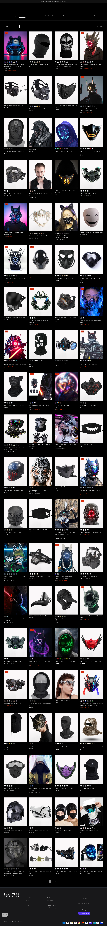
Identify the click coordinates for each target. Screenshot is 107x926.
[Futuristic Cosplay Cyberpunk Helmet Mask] (91, 471)
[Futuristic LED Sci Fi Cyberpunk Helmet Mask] (66, 386)
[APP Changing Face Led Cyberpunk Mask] (91, 852)
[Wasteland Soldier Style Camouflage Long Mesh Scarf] (91, 727)
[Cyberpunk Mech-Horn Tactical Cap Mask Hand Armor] (66, 428)
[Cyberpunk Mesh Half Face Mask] (15, 684)
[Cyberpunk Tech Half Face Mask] (15, 642)
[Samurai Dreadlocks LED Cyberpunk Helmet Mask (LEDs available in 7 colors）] (15, 344)
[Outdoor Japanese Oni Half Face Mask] (40, 90)
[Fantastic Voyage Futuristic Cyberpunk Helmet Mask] (15, 217)
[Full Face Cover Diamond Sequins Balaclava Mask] (40, 471)
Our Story (49, 898)
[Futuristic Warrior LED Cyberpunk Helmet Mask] (15, 259)
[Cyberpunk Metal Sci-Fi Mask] (66, 684)
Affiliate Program (51, 905)
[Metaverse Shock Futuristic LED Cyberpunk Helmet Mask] (91, 90)
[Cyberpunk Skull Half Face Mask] (91, 174)
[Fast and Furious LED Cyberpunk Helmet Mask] (40, 386)
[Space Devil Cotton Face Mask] (91, 428)
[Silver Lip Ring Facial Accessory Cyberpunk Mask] (40, 174)
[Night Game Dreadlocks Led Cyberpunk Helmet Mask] (40, 642)
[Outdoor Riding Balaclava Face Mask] (40, 45)
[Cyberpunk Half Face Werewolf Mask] (40, 727)
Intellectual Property (52, 908)
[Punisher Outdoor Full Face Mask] (15, 513)
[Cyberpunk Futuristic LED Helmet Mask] (91, 513)
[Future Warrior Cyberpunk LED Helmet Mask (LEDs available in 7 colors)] (91, 344)
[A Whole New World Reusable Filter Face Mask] (66, 90)
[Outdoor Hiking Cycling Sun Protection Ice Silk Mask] (66, 727)
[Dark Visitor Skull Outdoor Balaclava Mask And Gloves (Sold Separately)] (66, 45)
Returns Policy (29, 903)
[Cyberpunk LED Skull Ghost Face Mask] (66, 642)
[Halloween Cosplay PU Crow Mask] (40, 600)
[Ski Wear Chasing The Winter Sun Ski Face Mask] (15, 727)
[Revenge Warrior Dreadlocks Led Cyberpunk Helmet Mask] (66, 557)
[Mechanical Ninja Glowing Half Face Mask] (66, 852)
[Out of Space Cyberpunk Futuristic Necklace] (40, 301)
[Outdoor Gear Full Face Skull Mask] (15, 174)
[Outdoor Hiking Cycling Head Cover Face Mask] (40, 684)
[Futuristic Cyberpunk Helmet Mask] (40, 259)
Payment (28, 905)
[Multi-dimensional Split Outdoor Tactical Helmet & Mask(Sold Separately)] (15, 852)
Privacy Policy (50, 900)
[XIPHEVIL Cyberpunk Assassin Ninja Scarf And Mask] (40, 769)
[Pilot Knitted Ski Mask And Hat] (66, 811)
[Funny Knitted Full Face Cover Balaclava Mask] (40, 344)
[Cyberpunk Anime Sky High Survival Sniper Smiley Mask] (91, 217)
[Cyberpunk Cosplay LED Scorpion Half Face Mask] (66, 174)
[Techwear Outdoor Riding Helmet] (15, 811)
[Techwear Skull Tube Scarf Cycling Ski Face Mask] (40, 428)
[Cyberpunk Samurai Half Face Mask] (40, 811)
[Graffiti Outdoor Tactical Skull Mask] (15, 471)
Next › (57, 881)
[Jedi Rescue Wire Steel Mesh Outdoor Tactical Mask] (40, 557)
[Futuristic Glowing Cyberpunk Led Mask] (66, 344)
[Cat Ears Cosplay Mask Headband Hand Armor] (15, 557)
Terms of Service (51, 903)
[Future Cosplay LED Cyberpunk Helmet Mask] (91, 45)
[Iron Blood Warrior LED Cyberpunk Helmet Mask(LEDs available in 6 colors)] (91, 684)
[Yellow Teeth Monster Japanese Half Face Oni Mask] (66, 301)
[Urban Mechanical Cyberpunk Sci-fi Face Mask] (40, 852)
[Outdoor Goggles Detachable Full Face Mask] (91, 259)
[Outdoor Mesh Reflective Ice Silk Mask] (15, 386)
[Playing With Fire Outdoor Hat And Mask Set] (66, 600)
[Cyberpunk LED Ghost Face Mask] (66, 132)
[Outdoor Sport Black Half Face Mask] (15, 90)
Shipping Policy (30, 900)
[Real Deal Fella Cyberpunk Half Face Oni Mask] (66, 471)
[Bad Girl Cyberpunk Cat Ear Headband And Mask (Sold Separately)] (66, 217)
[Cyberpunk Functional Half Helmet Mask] (15, 301)
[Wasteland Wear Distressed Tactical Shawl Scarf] (40, 132)
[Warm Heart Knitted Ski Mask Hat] (91, 769)
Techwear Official (11, 921)
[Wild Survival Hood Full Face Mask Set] (15, 132)
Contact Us (29, 898)
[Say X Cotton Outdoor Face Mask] (40, 513)
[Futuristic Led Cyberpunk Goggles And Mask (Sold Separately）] (15, 428)
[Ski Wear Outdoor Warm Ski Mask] (91, 811)
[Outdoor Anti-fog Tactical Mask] (15, 769)
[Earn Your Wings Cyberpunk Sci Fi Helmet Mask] (91, 600)
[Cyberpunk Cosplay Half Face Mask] (66, 769)
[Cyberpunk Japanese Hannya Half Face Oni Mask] (91, 132)
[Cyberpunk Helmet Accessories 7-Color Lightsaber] (15, 600)
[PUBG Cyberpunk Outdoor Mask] (91, 557)
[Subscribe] (102, 898)
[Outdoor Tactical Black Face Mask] (66, 259)
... (22, 17)
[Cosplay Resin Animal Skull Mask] (40, 217)
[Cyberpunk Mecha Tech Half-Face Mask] (91, 642)
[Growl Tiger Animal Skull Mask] (91, 386)
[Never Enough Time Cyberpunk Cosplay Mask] (91, 301)
